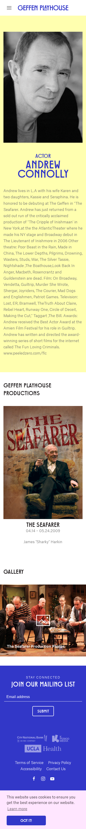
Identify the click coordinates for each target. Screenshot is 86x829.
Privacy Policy (59, 762)
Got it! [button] (26, 820)
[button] (9, 8)
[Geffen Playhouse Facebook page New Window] (34, 778)
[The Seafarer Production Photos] (43, 620)
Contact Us (56, 768)
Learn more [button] (17, 808)
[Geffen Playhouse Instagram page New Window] (43, 778)
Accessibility (31, 768)
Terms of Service (29, 762)
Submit (43, 711)
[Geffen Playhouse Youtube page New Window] (52, 778)
